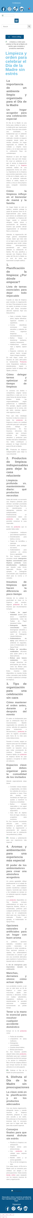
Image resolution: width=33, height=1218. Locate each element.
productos (19, 420)
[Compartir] (8, 1215)
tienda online (10, 1175)
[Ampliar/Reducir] (1, 1215)
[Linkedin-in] (21, 9)
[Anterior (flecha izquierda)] (1, 1217)
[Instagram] (9, 9)
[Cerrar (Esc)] (12, 1215)
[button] (16, 21)
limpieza (24, 165)
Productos (23, 362)
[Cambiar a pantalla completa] (5, 1215)
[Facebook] (3, 9)
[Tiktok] (15, 9)
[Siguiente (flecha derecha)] (5, 1217)
